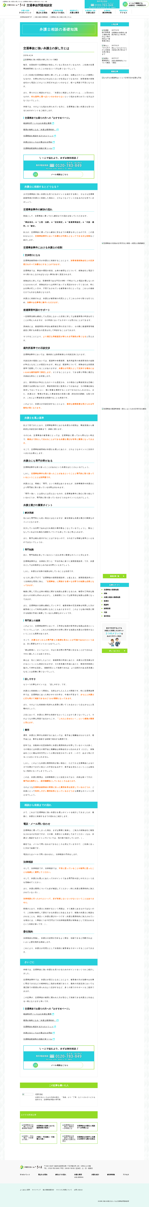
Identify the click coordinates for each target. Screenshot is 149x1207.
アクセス (126, 1174)
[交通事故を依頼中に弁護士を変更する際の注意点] (68, 1138)
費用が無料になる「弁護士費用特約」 (39, 129)
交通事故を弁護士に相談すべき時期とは (86, 1127)
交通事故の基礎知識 (111, 590)
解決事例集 (111, 1174)
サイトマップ (36, 1190)
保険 (105, 593)
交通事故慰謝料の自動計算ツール (37, 148)
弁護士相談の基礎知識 (112, 597)
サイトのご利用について (64, 1190)
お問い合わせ (78, 1190)
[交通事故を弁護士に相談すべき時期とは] (68, 1126)
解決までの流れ (60, 1174)
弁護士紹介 (95, 1174)
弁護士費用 (78, 1174)
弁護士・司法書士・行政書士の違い (46, 1138)
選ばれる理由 (42, 1174)
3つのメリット (25, 1174)
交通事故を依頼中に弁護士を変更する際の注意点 (86, 1138)
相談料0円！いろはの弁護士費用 (37, 123)
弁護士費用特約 (78, 1177)
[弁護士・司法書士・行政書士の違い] (28, 1138)
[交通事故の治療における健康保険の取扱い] (28, 1126)
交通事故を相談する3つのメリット (38, 136)
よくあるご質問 (25, 1190)
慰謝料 (106, 605)
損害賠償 (107, 608)
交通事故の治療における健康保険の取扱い (46, 1127)
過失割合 (107, 616)
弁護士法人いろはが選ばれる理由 (37, 142)
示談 (105, 612)
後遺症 (106, 601)
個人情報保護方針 (48, 1190)
